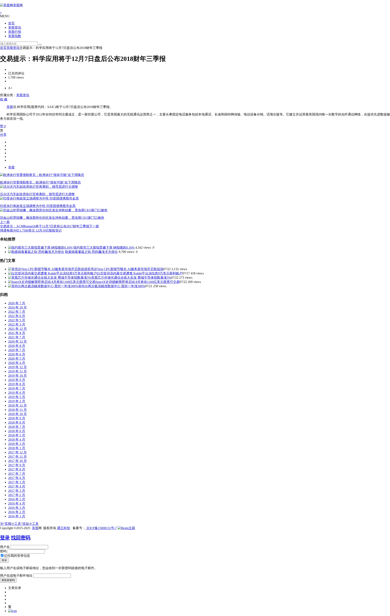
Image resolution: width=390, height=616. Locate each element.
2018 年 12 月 (17, 405)
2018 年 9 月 (16, 418)
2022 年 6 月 (16, 316)
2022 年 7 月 (16, 311)
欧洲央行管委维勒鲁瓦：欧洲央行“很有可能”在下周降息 (40, 182)
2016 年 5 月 (16, 499)
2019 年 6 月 (16, 392)
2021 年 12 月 (17, 328)
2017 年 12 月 (17, 452)
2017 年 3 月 (16, 490)
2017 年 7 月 (16, 473)
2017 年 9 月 (16, 465)
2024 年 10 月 (17, 307)
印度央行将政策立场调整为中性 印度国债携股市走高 (38, 206)
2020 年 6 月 (16, 354)
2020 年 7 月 (16, 350)
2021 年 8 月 (16, 333)
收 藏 (3, 99)
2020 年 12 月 (17, 341)
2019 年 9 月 (16, 380)
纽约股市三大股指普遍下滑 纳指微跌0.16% (103, 247)
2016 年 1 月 (16, 516)
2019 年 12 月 (17, 367)
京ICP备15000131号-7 (101, 528)
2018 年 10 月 (17, 414)
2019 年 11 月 (17, 371)
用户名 (5, 547)
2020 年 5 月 (16, 358)
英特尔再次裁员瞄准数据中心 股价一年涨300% (111, 286)
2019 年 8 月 (16, 384)
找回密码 (20, 537)
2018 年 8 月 (16, 422)
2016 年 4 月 (16, 503)
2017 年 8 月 (16, 469)
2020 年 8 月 (16, 345)
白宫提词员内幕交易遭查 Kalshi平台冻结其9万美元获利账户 (139, 273)
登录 (5, 537)
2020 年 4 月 (16, 363)
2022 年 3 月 (16, 324)
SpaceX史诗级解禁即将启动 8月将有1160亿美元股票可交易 (137, 282)
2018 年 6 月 (16, 431)
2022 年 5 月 (16, 320)
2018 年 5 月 (16, 435)
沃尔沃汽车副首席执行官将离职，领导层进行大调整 (37, 194)
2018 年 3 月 (16, 444)
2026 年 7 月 (16, 303)
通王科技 (63, 528)
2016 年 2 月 (16, 512)
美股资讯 (14, 27)
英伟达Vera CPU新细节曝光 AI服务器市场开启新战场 (125, 269)
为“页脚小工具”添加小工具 (19, 523)
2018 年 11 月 (17, 409)
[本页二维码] (12, 611)
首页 (11, 23)
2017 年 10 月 (17, 461)
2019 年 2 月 (16, 401)
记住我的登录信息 (17, 555)
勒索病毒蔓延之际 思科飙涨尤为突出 (91, 252)
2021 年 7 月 (16, 337)
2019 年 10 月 (17, 375)
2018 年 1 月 (16, 448)
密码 (3, 551)
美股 (9, 107)
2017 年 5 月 (16, 482)
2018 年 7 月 (16, 426)
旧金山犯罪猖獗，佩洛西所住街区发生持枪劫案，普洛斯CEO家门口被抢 (52, 217)
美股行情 (14, 31)
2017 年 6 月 (16, 478)
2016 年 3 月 (16, 507)
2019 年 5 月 (16, 397)
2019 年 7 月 (16, 388)
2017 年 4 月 (16, 486)
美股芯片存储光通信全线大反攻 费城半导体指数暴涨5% (131, 277)
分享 (3, 134)
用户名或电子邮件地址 (16, 575)
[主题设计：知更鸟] (126, 528)
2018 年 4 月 (16, 439)
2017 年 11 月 (17, 456)
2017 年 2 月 (16, 495)
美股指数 (14, 36)
